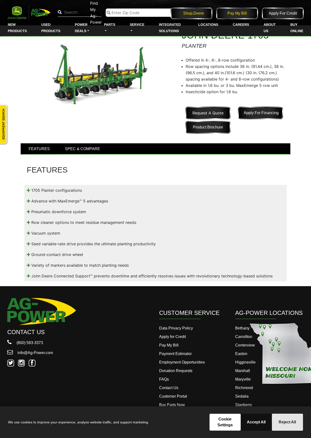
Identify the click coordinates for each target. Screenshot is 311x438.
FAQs (164, 379)
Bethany (242, 328)
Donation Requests (175, 371)
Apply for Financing (261, 113)
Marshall (242, 371)
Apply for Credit (283, 13)
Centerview (245, 345)
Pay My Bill (237, 13)
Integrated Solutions (170, 28)
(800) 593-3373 (29, 343)
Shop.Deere (193, 13)
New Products (17, 28)
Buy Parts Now (172, 405)
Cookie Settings (225, 422)
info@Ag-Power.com (35, 353)
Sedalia (242, 396)
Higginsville (245, 362)
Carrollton (243, 337)
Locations (208, 25)
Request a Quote (208, 112)
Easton (241, 354)
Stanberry (243, 405)
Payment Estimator (175, 354)
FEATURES (39, 149)
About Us (270, 28)
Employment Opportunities (182, 362)
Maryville (243, 379)
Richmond (244, 388)
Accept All (256, 422)
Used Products (50, 28)
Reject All (287, 422)
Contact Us (168, 388)
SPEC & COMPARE (82, 149)
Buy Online (296, 28)
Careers (241, 25)
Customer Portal (173, 396)
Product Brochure (208, 127)
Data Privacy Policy (176, 328)
